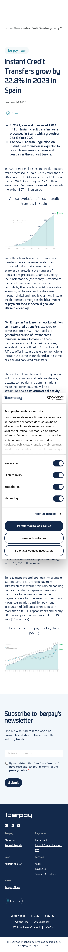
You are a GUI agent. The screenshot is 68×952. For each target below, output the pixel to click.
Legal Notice (18, 915)
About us (10, 840)
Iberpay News (12, 887)
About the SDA (13, 863)
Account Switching (45, 874)
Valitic (38, 863)
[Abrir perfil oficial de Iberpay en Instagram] (6, 825)
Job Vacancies (42, 921)
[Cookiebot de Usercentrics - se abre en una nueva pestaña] (48, 398)
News (17, 28)
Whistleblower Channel (26, 927)
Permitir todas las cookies (34, 525)
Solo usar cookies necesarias (34, 550)
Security (49, 915)
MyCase (50, 927)
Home (8, 28)
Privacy (35, 915)
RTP (37, 850)
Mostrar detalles (45, 513)
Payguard (40, 869)
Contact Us (21, 921)
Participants (41, 840)
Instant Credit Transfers (48, 845)
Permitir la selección (34, 538)
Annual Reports (13, 845)
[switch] (58, 475)
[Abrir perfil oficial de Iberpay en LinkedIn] (12, 825)
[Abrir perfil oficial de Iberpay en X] (18, 825)
